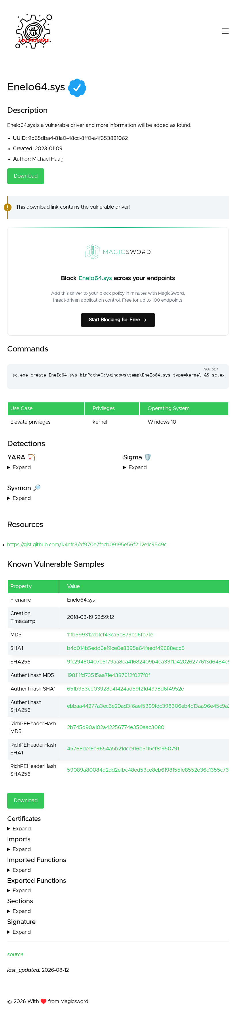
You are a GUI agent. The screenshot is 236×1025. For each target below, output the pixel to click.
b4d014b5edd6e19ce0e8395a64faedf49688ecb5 (126, 648)
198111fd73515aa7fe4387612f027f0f (108, 675)
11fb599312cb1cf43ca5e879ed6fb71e (110, 635)
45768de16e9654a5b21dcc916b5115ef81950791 (123, 749)
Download (26, 176)
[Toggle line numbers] (202, 359)
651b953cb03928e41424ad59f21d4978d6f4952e (125, 689)
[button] (220, 31)
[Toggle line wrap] (213, 359)
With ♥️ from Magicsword (57, 1001)
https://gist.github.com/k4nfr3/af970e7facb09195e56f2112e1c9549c (87, 544)
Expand (22, 467)
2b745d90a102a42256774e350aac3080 (115, 727)
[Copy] (191, 359)
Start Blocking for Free (114, 319)
